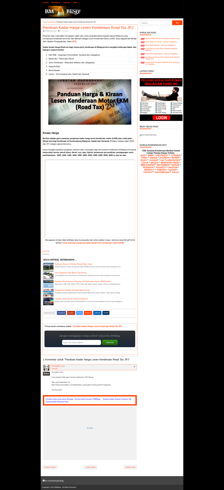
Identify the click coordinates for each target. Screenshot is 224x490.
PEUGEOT (161, 167)
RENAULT (149, 170)
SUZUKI (172, 170)
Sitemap (66, 2)
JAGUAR (153, 160)
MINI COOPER (148, 165)
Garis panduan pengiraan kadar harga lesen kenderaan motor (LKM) (93, 243)
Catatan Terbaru (50, 467)
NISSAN (176, 165)
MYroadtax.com (58, 366)
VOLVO (175, 172)
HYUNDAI (164, 158)
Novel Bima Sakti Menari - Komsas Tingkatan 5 (161, 54)
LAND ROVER (173, 160)
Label (75, 2)
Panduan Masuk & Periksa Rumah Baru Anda (73, 264)
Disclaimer (55, 2)
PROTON (173, 167)
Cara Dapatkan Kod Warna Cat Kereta (70, 273)
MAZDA (154, 163)
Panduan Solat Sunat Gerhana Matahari (71, 299)
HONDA (153, 158)
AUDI (142, 155)
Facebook (61, 313)
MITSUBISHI (163, 165)
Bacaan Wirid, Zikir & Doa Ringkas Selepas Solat (162, 38)
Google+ (71, 313)
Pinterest (88, 313)
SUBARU (161, 170)
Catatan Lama (130, 467)
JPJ (74, 41)
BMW (150, 155)
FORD (144, 158)
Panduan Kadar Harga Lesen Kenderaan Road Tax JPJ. (97, 326)
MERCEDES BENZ (170, 163)
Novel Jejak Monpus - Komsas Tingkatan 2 (160, 45)
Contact (45, 2)
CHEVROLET (161, 155)
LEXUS (144, 163)
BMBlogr (58, 487)
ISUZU (144, 160)
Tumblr (105, 313)
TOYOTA (147, 172)
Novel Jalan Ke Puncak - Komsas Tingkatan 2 (161, 42)
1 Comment (64, 31)
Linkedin (97, 313)
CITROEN (175, 155)
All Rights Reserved (69, 487)
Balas (46, 373)
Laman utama (90, 467)
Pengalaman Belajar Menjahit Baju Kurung (72, 290)
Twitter (79, 313)
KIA (162, 160)
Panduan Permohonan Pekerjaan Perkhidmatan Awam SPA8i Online (83, 281)
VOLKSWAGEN (161, 172)
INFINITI (175, 158)
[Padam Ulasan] (134, 367)
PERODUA (148, 167)
